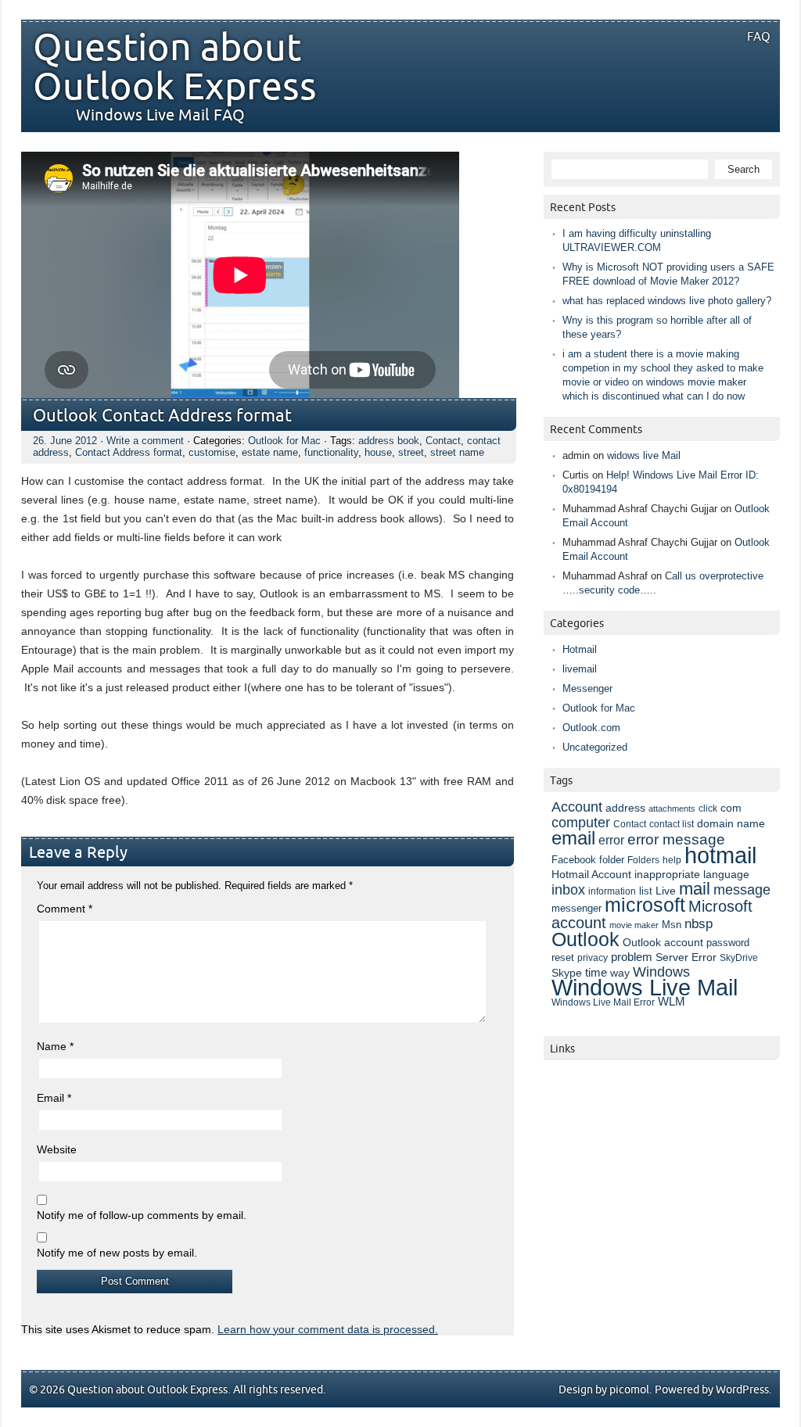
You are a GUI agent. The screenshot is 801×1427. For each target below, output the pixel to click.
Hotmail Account (591, 874)
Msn (671, 924)
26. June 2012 (65, 440)
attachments (671, 808)
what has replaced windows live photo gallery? (666, 301)
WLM (671, 1001)
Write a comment (145, 440)
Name (55, 1046)
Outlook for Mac (284, 440)
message (741, 889)
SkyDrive (739, 957)
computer (580, 822)
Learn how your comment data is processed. (327, 1329)
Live (666, 891)
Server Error (686, 957)
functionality (331, 452)
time (596, 972)
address (625, 807)
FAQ (758, 36)
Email (54, 1098)
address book (388, 440)
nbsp (698, 923)
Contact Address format (128, 452)
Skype (566, 972)
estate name (270, 452)
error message (676, 839)
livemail (579, 669)
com (731, 808)
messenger (576, 908)
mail (694, 888)
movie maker (634, 925)
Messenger (587, 688)
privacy (592, 957)
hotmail (720, 855)
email (573, 837)
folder (611, 860)
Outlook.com (591, 727)
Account (576, 806)
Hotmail (579, 649)
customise (212, 452)
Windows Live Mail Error (603, 1002)
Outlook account (663, 942)
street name (457, 452)
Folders (643, 860)
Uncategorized (594, 747)
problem (631, 957)
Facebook (573, 860)
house (378, 452)
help (672, 860)
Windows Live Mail (644, 987)
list (645, 891)
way (620, 972)
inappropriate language (691, 874)
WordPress (742, 1390)
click (708, 808)
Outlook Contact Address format (162, 416)
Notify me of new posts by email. (117, 1252)
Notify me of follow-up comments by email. (141, 1215)
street (411, 452)
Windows (661, 972)
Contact (443, 440)
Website (57, 1149)
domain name (731, 823)
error (611, 840)
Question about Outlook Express (175, 68)
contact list (671, 824)
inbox (568, 890)
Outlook (585, 939)
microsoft (645, 905)
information (612, 891)
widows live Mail (644, 455)
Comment (64, 908)
